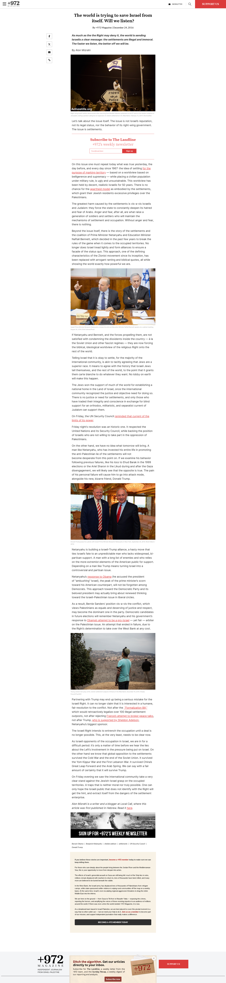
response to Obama (99, 576)
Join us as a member (130, 912)
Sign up (129, 151)
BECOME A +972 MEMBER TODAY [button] (113, 922)
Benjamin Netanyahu (94, 844)
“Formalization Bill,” (135, 707)
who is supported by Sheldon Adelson (115, 720)
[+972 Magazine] (13, 6)
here (129, 807)
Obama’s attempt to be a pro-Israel (108, 620)
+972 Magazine (104, 27)
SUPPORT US (210, 4)
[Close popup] (154, 958)
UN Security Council (137, 844)
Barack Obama (77, 844)
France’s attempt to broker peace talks (130, 715)
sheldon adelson (110, 844)
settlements (123, 844)
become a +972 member (119, 860)
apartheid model (100, 189)
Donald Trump (77, 847)
